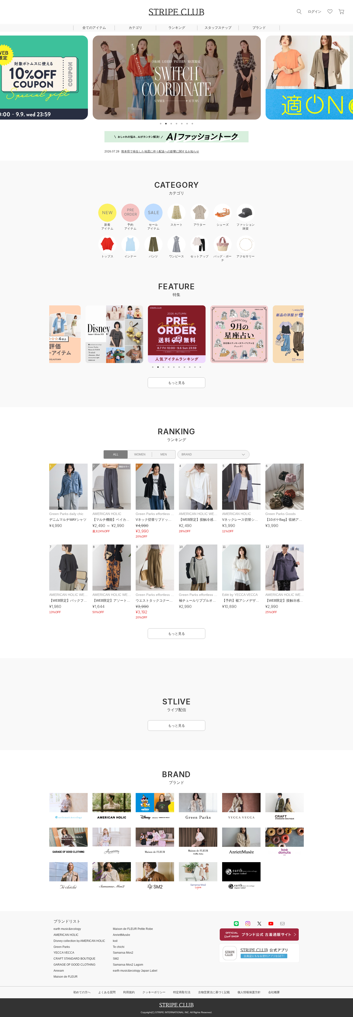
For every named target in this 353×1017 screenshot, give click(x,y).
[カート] (341, 11)
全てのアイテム (94, 28)
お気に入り (330, 11)
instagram (248, 954)
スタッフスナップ (218, 28)
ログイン (314, 11)
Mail (282, 954)
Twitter (259, 954)
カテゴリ (135, 28)
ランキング (176, 28)
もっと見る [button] (176, 383)
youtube (271, 954)
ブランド (259, 28)
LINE (236, 954)
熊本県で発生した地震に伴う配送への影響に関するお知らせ (160, 151)
